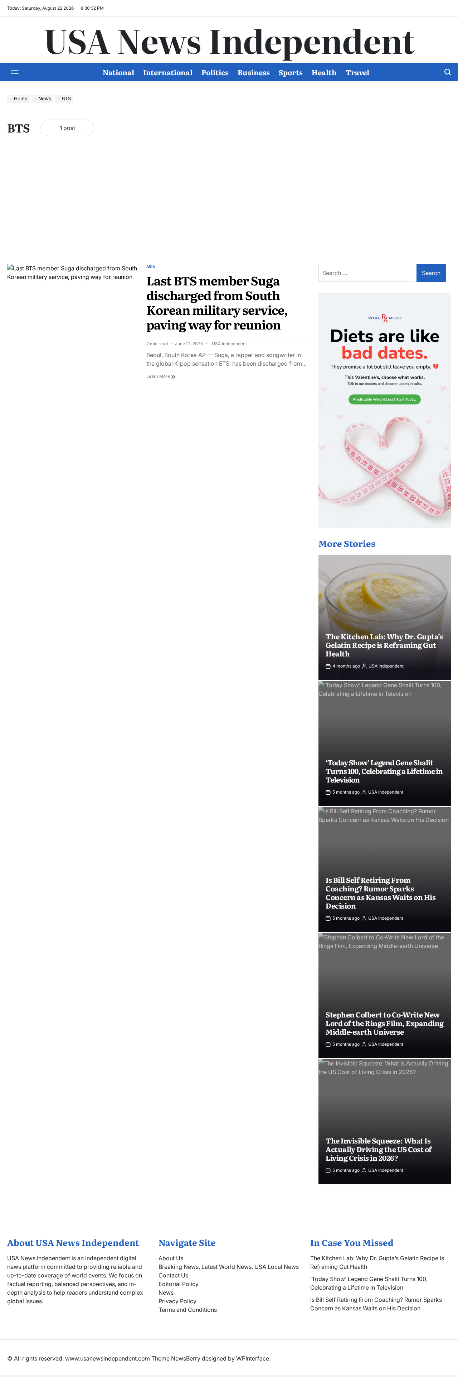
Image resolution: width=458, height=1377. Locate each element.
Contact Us (173, 1275)
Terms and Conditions (188, 1309)
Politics (215, 72)
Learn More (161, 376)
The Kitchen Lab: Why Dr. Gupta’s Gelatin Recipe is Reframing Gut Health (384, 645)
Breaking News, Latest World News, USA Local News (229, 1266)
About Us (171, 1258)
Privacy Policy (177, 1301)
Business (254, 72)
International (168, 72)
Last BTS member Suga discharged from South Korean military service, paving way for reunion (217, 302)
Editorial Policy (179, 1283)
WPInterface (252, 1358)
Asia (150, 266)
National (118, 72)
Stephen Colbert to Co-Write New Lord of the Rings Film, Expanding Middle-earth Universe (385, 1023)
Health (324, 72)
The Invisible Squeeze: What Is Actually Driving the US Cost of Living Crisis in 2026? (379, 1149)
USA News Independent (229, 40)
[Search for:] (367, 272)
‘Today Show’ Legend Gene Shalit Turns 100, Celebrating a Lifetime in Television (384, 771)
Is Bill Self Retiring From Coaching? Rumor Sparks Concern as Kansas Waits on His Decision (380, 892)
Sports (291, 72)
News (166, 1292)
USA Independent (229, 343)
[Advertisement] (229, 207)
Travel (357, 72)
